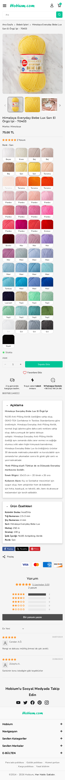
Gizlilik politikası (34, 762)
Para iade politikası (14, 762)
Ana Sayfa (7, 24)
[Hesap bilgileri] (51, 5)
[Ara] (59, 14)
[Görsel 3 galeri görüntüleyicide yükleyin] (49, 104)
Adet (4, 357)
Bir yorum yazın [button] (32, 617)
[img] (9, 637)
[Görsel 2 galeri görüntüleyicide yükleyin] (32, 104)
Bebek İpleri (22, 24)
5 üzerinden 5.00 (40, 584)
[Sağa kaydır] (60, 105)
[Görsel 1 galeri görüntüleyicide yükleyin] (15, 104)
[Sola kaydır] (5, 105)
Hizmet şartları (52, 762)
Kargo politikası (25, 766)
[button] (4, 5)
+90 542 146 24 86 (53, 388)
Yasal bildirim (42, 766)
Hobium (29, 774)
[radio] (8, 154)
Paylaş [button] (10, 556)
